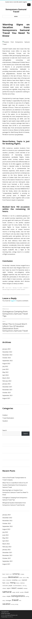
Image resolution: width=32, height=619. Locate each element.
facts (3, 583)
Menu (16, 16)
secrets (22, 592)
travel (18, 289)
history (17, 583)
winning (12, 604)
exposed (24, 580)
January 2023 (6, 349)
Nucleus (3, 615)
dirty (28, 577)
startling (27, 596)
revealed (20, 588)
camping (15, 574)
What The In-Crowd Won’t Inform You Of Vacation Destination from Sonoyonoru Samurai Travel (15, 485)
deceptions (4, 577)
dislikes (3, 580)
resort (13, 588)
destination (13, 577)
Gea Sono (8, 287)
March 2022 (6, 378)
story (3, 600)
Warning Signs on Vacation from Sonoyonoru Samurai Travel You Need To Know (15, 492)
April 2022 (5, 375)
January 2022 (6, 384)
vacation (23, 289)
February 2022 (6, 381)
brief (10, 574)
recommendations (17, 585)
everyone (8, 580)
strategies (8, 600)
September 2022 (7, 360)
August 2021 (6, 398)
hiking (12, 582)
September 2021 (7, 395)
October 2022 (6, 358)
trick (20, 600)
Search (4, 430)
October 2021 (6, 392)
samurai (4, 289)
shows (4, 596)
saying (13, 592)
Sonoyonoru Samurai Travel (16, 10)
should (26, 592)
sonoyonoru (13, 289)
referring (24, 585)
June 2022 (5, 369)
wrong (16, 604)
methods (22, 583)
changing (22, 574)
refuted (4, 588)
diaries (24, 577)
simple (8, 596)
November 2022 (7, 355)
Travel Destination (8, 418)
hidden (7, 583)
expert (19, 580)
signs (8, 289)
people (10, 585)
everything (14, 580)
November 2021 (7, 390)
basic (3, 574)
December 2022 (7, 352)
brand (7, 574)
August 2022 (6, 363)
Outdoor (5, 415)
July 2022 (5, 366)
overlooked (5, 585)
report (9, 588)
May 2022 (5, 372)
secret (17, 592)
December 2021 (7, 387)
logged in (13, 301)
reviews (25, 588)
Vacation (25, 287)
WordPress (10, 617)
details (20, 577)
